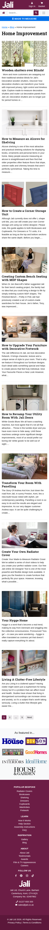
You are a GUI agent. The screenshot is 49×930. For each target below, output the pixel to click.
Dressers (24, 801)
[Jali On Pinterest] (22, 876)
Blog (12, 27)
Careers (24, 865)
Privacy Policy (14, 922)
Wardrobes (24, 807)
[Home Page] (3, 13)
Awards (24, 859)
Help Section (24, 824)
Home (4, 27)
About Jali (24, 853)
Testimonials (24, 856)
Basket (41, 6)
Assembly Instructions (24, 827)
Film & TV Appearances (24, 862)
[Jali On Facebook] (17, 876)
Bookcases (24, 794)
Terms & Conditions (32, 922)
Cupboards (24, 804)
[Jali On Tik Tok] (33, 876)
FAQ (24, 830)
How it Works (24, 820)
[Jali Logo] (8, 5)
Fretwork (24, 810)
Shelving (24, 797)
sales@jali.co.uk (26, 905)
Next (29, 717)
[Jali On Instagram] (28, 876)
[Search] (36, 12)
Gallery (24, 839)
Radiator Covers (24, 791)
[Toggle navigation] (43, 13)
